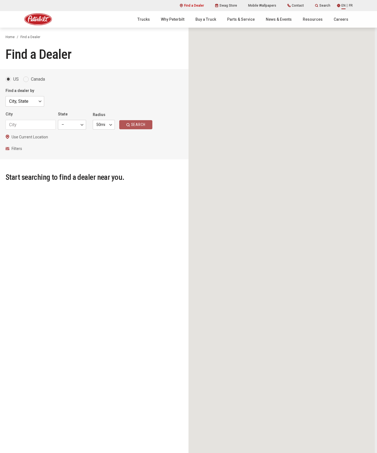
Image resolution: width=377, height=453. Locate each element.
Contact (298, 5)
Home (10, 37)
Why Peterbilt (172, 19)
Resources (313, 19)
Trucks (143, 19)
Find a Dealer (194, 5)
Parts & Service (241, 19)
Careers (341, 19)
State (63, 114)
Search (324, 5)
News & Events (279, 19)
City (9, 114)
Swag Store (228, 5)
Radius (99, 114)
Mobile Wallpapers (262, 5)
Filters (17, 148)
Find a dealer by (20, 90)
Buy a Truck (205, 19)
